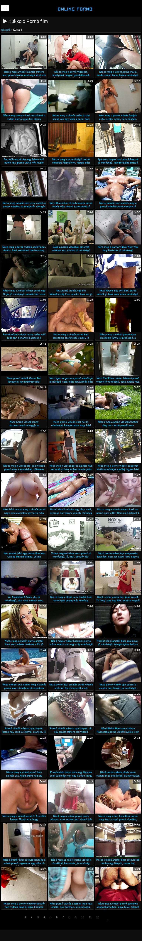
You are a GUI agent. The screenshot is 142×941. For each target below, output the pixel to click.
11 (90, 917)
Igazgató (6, 29)
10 (82, 917)
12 (97, 917)
